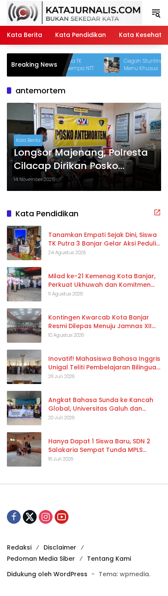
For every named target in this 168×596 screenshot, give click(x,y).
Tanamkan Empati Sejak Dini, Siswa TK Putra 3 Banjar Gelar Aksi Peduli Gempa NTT (102, 239)
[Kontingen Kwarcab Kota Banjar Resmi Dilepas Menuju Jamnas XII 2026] (24, 325)
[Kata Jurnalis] (74, 12)
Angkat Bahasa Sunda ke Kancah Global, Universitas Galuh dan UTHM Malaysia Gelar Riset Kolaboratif (100, 404)
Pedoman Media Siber (41, 558)
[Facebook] (14, 517)
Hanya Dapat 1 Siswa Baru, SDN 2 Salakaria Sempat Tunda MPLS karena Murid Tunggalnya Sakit (99, 445)
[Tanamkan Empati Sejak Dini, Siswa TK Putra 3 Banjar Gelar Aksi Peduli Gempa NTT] (24, 243)
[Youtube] (61, 517)
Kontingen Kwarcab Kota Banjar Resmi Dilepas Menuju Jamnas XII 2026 (100, 321)
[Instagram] (46, 517)
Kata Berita (28, 140)
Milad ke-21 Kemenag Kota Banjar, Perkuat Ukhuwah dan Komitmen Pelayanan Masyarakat (102, 280)
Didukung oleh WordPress (47, 574)
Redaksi (19, 547)
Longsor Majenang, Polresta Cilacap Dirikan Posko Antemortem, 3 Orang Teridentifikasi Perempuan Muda (81, 159)
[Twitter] (30, 517)
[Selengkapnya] (157, 212)
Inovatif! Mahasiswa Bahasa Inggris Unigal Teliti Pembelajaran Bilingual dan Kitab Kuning (104, 363)
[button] (156, 13)
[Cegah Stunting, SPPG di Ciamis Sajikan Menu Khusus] (102, 65)
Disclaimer (60, 547)
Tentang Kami (109, 558)
